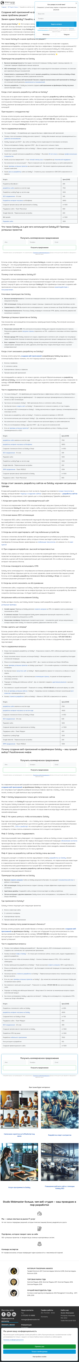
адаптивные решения (59, 682)
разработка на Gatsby (57, 858)
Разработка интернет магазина (13, 200)
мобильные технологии (46, 542)
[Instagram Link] (9, 1314)
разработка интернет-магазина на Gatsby (16, 1012)
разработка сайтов (70, 494)
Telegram (67, 34)
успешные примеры (8, 605)
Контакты (44, 1317)
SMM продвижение (9, 469)
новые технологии (65, 491)
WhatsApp (46, 34)
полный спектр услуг (36, 159)
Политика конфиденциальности (41, 252)
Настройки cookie (39, 1357)
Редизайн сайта (8, 221)
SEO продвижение (9, 196)
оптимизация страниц (42, 676)
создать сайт (21, 406)
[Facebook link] (3, 1314)
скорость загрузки (40, 609)
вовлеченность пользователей (35, 82)
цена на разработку (14, 172)
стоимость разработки (16, 696)
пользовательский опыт (65, 880)
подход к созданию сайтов (31, 494)
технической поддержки (62, 159)
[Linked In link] (14, 1314)
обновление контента (69, 841)
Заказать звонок (8, 1325)
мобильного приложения (19, 1037)
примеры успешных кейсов (18, 691)
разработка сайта (8, 188)
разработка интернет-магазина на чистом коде (18, 710)
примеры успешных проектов (18, 166)
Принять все (39, 1347)
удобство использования (12, 138)
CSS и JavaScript (21, 826)
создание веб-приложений (31, 356)
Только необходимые (39, 1352)
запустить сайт (21, 671)
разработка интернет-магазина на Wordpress (17, 444)
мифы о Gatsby (21, 954)
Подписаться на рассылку (7, 1320)
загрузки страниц (28, 331)
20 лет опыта (53, 154)
